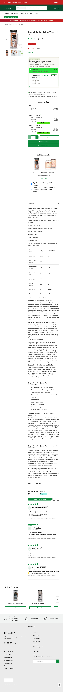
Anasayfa (6, 13)
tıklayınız (47, 297)
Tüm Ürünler (14, 13)
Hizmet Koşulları (8, 660)
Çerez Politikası (8, 663)
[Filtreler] (54, 499)
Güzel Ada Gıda (10, 685)
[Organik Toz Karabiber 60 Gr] (40, 596)
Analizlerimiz (36, 641)
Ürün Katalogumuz (38, 647)
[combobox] (31, 8)
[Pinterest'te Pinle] (40, 483)
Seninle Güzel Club (15, 20)
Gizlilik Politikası (8, 655)
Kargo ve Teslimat (8, 668)
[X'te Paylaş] (34, 483)
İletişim (37, 13)
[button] (32, 39)
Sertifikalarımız (37, 638)
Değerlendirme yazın (40, 499)
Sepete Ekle (49, 137)
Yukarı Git (30, 626)
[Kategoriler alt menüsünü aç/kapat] (27, 13)
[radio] (43, 107)
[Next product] (57, 599)
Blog (31, 13)
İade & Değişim (8, 657)
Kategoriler (23, 13)
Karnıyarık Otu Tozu (34, 20)
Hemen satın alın (43, 141)
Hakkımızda (36, 636)
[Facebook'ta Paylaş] (37, 483)
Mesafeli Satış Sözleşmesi (11, 666)
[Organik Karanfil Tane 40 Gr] (15, 596)
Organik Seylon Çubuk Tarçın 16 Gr (16, 24)
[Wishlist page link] (51, 8)
